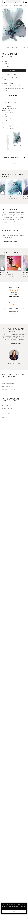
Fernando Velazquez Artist (9, 389)
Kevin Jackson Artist (8, 386)
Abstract (7, 110)
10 (19, 44)
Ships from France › (21, 86)
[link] (19, 1)
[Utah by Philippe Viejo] (14, 263)
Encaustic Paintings (7, 411)
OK (14, 911)
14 (26, 44)
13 (24, 44)
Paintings (15, 5)
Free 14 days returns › (9, 83)
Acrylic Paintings (6, 405)
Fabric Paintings (6, 413)
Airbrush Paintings (7, 408)
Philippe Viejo (11, 274)
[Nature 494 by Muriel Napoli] (14, 187)
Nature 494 (9, 196)
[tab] (14, 102)
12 (22, 44)
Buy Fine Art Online (6, 5)
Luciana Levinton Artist (8, 381)
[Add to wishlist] (24, 74)
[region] (14, 309)
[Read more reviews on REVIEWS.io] (14, 296)
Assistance (6, 47)
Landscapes (9, 112)
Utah (7, 272)
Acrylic (14, 108)
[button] (26, 2)
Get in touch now (10, 241)
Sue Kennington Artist (8, 383)
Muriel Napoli (9, 54)
